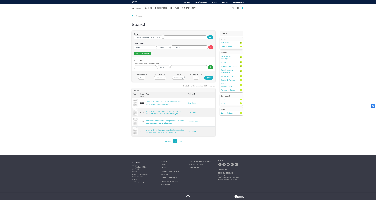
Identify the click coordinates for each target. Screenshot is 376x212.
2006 (223, 103)
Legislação (225, 2)
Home (150, 8)
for (164, 34)
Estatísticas (165, 184)
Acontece (164, 174)
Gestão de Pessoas (228, 80)
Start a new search (142, 53)
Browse (176, 8)
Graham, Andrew (194, 122)
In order (178, 74)
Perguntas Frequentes (169, 181)
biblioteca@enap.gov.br (139, 182)
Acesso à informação (201, 2)
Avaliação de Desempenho (226, 57)
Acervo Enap (194, 168)
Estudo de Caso (227, 113)
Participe (214, 2)
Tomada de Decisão (228, 90)
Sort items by (160, 74)
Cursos (163, 164)
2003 (223, 99)
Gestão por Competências (226, 85)
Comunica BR (186, 2)
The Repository (190, 8)
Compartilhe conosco (224, 176)
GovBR (134, 2)
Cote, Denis (192, 103)
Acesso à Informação (169, 178)
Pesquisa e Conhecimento (170, 171)
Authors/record (196, 74)
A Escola (164, 161)
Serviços (164, 168)
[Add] (210, 67)
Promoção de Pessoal (229, 66)
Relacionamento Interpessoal (227, 71)
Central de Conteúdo (197, 164)
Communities (162, 8)
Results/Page (142, 74)
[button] (237, 8)
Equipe (223, 62)
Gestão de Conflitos (228, 76)
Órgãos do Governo (238, 2)
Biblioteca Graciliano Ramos (200, 161)
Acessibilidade (223, 170)
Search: (136, 34)
